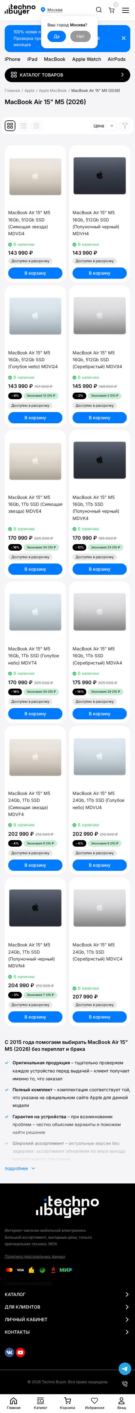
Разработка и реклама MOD (28, 1283)
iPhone (12, 59)
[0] (111, 10)
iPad (32, 59)
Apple (29, 90)
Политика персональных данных (35, 1256)
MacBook (54, 59)
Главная (12, 90)
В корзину (35, 273)
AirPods (117, 59)
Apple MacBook (53, 90)
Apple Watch (86, 59)
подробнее (17, 1168)
